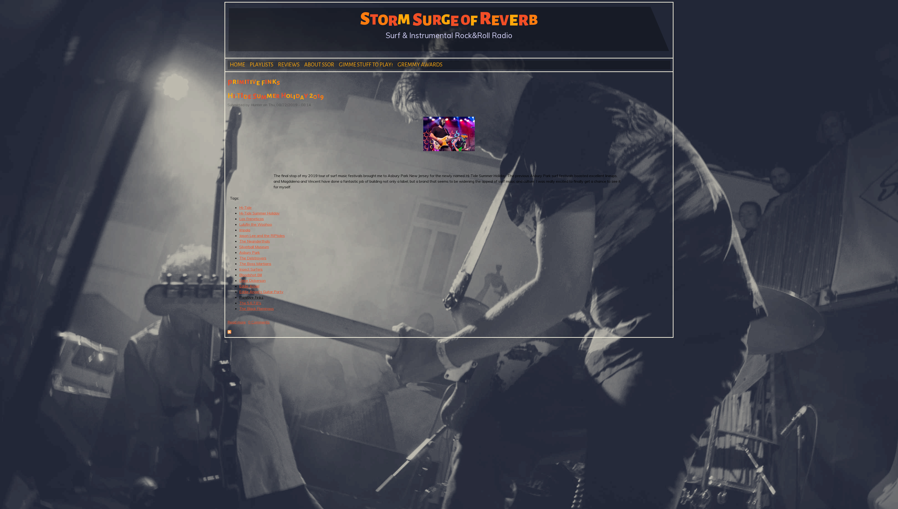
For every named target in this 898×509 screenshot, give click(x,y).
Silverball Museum (254, 246)
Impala (244, 230)
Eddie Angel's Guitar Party (261, 291)
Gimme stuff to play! (366, 65)
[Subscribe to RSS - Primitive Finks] (229, 332)
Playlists (261, 65)
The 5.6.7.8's (250, 303)
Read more (237, 322)
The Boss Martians (255, 263)
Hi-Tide (245, 207)
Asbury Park (249, 252)
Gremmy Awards (420, 65)
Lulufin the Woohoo (255, 224)
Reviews (289, 65)
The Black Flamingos (256, 308)
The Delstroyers (252, 258)
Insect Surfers (251, 269)
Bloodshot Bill (250, 275)
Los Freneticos (251, 218)
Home (237, 65)
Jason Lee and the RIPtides (262, 235)
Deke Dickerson (252, 280)
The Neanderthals (254, 241)
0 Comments (259, 322)
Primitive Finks (251, 297)
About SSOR (319, 65)
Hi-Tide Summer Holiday (259, 213)
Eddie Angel (249, 286)
